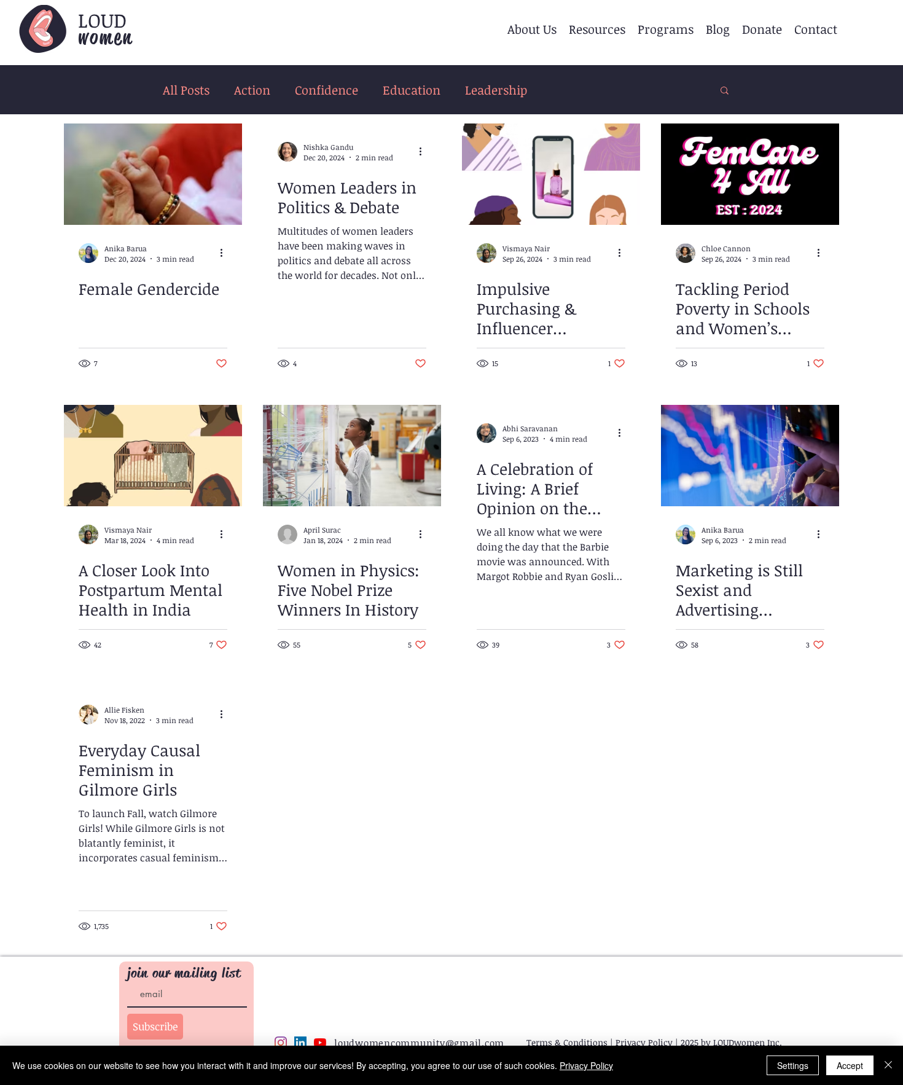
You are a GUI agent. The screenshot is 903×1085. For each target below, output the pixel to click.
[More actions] (225, 253)
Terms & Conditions (567, 1042)
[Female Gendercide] (153, 174)
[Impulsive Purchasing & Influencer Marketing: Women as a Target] (551, 174)
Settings (792, 1065)
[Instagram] (281, 1042)
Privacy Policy (644, 1042)
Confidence (326, 90)
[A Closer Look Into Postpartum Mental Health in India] (153, 455)
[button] (532, 29)
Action (252, 90)
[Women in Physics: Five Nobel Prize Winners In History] (352, 455)
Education (411, 90)
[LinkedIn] (300, 1042)
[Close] (888, 1065)
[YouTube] (320, 1042)
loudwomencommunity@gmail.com (419, 1042)
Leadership (496, 90)
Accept (850, 1065)
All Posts (186, 90)
